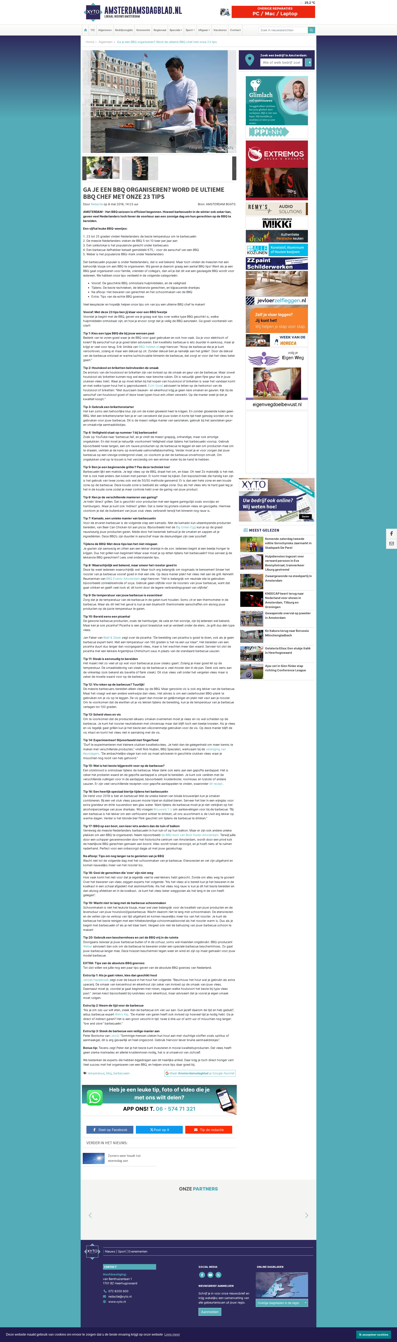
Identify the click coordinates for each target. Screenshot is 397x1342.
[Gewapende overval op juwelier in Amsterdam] (251, 619)
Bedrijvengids (124, 30)
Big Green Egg (186, 527)
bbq (109, 1073)
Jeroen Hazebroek (96, 980)
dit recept (215, 783)
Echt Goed (155, 385)
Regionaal (160, 30)
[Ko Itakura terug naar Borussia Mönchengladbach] (251, 636)
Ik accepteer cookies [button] (373, 1334)
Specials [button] (175, 30)
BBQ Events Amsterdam (123, 578)
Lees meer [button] (172, 1334)
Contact (235, 30)
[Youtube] (211, 1275)
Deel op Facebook (113, 1130)
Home (90, 42)
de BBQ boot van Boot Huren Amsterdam (190, 835)
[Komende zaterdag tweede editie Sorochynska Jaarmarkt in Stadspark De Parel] (251, 544)
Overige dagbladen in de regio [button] (278, 1303)
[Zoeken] (311, 30)
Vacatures (220, 30)
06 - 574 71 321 (176, 1109)
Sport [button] (189, 30)
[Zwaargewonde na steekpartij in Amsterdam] (251, 581)
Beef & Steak (112, 637)
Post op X (161, 1130)
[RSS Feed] (219, 1275)
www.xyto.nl (117, 1301)
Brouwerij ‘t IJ (162, 809)
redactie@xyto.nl (120, 1296)
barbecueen (121, 1073)
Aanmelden (210, 1312)
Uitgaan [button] (203, 30)
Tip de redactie (212, 1130)
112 (93, 30)
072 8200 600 (118, 1291)
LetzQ (114, 1035)
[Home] (85, 30)
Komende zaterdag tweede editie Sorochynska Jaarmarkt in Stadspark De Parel (288, 543)
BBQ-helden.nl (149, 346)
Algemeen (105, 30)
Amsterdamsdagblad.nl (143, 10)
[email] (391, 544)
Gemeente (143, 30)
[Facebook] (202, 1275)
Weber (87, 946)
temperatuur (96, 1073)
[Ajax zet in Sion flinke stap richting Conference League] (251, 671)
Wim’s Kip (121, 1014)
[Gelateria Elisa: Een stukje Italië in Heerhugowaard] (251, 654)
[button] (84, 168)
